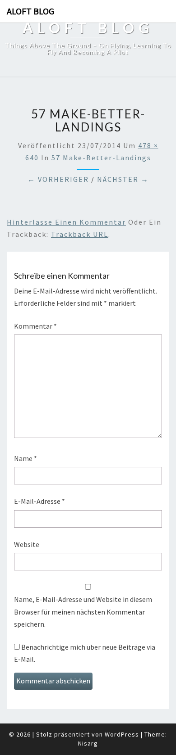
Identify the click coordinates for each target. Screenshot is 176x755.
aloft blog (30, 11)
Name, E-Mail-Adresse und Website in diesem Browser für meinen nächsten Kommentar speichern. (83, 611)
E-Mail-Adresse (39, 501)
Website (26, 544)
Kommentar (35, 325)
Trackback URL (79, 234)
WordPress (122, 734)
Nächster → (123, 179)
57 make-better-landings (101, 157)
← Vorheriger (58, 179)
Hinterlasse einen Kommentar (66, 221)
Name (25, 458)
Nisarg (88, 743)
